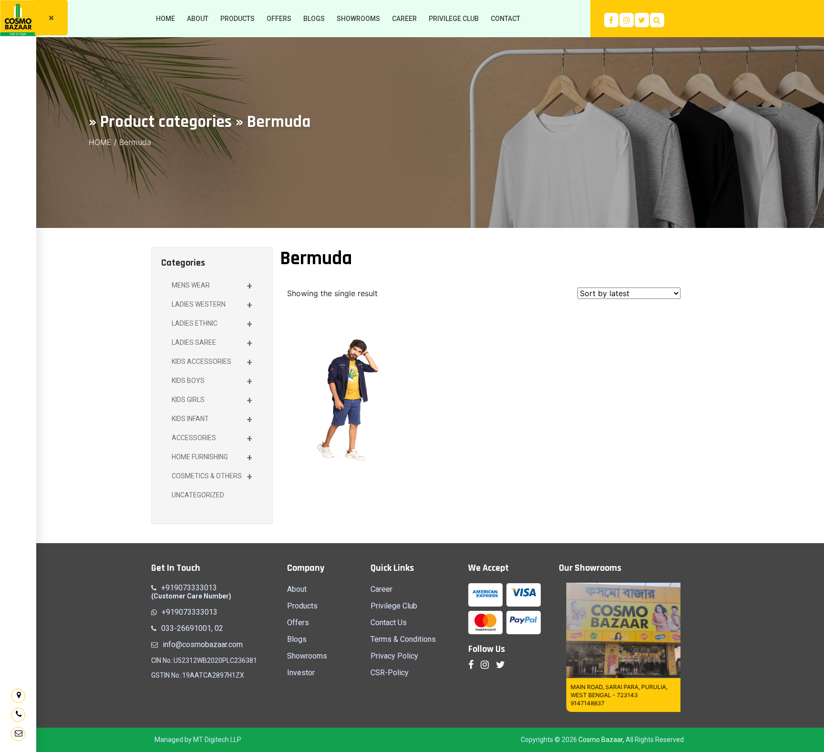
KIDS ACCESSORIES (212, 362)
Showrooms (307, 655)
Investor (301, 672)
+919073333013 (189, 587)
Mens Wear (212, 286)
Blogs (297, 639)
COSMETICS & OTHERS (212, 477)
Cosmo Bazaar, (601, 739)
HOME (165, 18)
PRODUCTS (237, 18)
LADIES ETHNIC (212, 324)
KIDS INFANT (212, 419)
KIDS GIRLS (212, 400)
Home (100, 142)
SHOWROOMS (358, 18)
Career (381, 589)
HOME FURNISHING (212, 458)
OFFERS (279, 18)
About (297, 589)
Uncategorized (198, 495)
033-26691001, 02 (192, 628)
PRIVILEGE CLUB (454, 18)
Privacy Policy (394, 655)
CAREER (404, 18)
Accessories (212, 438)
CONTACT (505, 18)
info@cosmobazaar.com (203, 644)
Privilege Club (394, 605)
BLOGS (314, 18)
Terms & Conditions (403, 639)
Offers (298, 622)
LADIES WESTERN (212, 305)
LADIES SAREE (212, 343)
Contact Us (389, 622)
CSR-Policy (390, 672)
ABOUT (197, 18)
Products (302, 605)
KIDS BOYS (212, 381)
